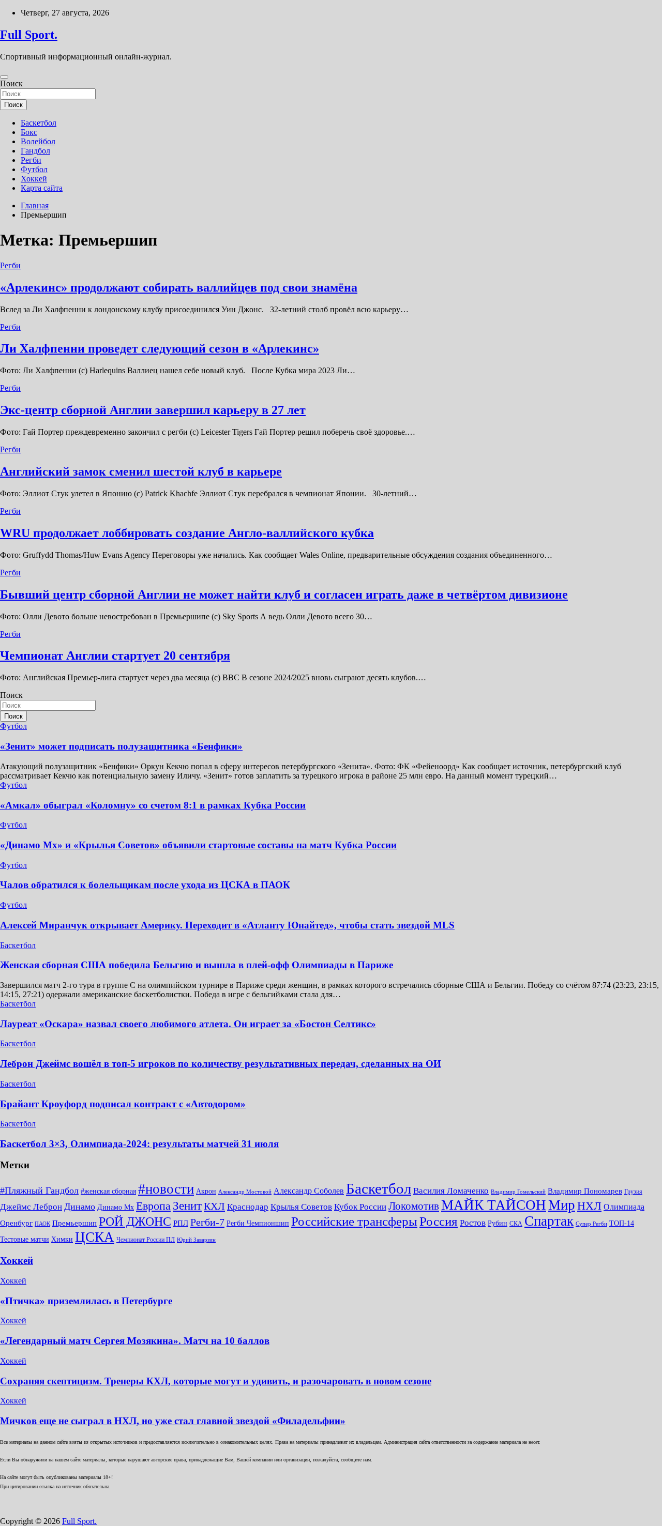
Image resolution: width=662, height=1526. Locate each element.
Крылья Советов (301, 1207)
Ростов (473, 1222)
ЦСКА (94, 1237)
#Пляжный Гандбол (39, 1190)
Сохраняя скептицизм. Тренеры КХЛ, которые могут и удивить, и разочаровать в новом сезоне (215, 1381)
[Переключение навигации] (4, 77)
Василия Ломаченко (451, 1191)
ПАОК (42, 1224)
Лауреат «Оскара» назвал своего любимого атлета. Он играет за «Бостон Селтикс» (188, 1023)
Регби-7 (207, 1222)
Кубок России (360, 1207)
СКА (515, 1223)
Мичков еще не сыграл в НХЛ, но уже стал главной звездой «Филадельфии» (172, 1420)
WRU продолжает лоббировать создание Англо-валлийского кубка (187, 533)
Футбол (34, 169)
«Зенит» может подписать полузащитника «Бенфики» (121, 746)
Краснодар (247, 1207)
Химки (62, 1239)
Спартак (549, 1221)
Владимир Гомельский (518, 1192)
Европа (153, 1205)
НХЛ (589, 1205)
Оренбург (16, 1223)
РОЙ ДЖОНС (135, 1221)
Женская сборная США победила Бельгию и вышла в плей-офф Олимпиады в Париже (196, 964)
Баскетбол (38, 122)
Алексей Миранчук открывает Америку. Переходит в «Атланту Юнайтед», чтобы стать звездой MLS (227, 925)
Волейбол (38, 141)
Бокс (29, 132)
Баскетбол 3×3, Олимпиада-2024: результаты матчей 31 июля (139, 1143)
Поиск (11, 83)
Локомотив (413, 1206)
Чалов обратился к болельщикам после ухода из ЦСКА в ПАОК (145, 884)
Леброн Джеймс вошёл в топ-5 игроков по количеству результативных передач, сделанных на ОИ (220, 1063)
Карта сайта (42, 188)
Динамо (79, 1206)
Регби (31, 160)
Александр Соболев (309, 1190)
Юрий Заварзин (196, 1240)
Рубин (497, 1223)
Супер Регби (591, 1224)
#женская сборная (108, 1191)
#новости (166, 1189)
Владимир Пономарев (585, 1191)
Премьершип (74, 1223)
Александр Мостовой (245, 1192)
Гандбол (35, 150)
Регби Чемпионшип (258, 1223)
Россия (438, 1221)
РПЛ (180, 1223)
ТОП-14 (621, 1223)
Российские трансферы (354, 1221)
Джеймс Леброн (31, 1207)
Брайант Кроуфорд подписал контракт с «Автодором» (123, 1103)
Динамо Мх (115, 1207)
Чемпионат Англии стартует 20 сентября (115, 655)
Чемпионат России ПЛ (145, 1239)
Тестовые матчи (24, 1239)
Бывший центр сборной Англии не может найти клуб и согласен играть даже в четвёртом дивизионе (284, 594)
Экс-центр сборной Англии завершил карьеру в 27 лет (153, 410)
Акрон (206, 1191)
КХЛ (214, 1206)
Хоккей (34, 178)
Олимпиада (624, 1206)
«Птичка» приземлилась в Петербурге (86, 1300)
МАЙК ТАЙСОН (493, 1205)
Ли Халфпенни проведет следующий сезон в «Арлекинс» (159, 348)
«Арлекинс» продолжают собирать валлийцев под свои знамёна (178, 287)
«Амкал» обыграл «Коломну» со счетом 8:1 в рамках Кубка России (153, 805)
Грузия (633, 1191)
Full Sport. (28, 34)
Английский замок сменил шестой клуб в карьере (141, 471)
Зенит (187, 1205)
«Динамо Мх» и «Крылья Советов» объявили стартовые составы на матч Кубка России (198, 845)
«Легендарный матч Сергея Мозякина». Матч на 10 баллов (134, 1340)
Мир (561, 1205)
